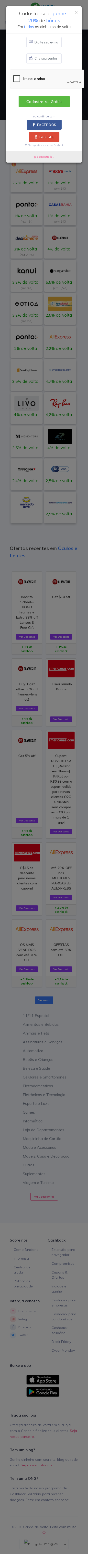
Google (46, 137)
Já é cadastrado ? (44, 156)
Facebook (46, 125)
